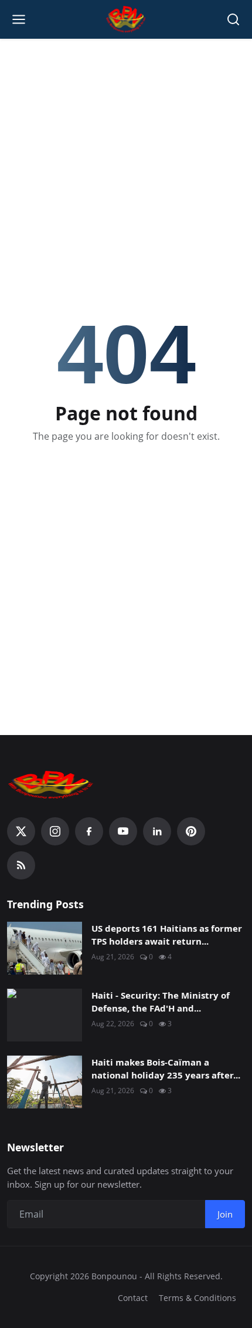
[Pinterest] (191, 831)
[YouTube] (123, 831)
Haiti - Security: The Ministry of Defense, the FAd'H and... (160, 1001)
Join (225, 1214)
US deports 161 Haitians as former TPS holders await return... (166, 935)
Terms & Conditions (197, 1297)
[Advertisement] (126, 123)
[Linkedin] (157, 831)
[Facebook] (89, 831)
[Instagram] (55, 831)
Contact (133, 1297)
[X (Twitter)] (21, 831)
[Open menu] (19, 19)
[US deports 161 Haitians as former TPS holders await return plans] (44, 948)
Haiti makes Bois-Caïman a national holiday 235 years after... (165, 1068)
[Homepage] (126, 19)
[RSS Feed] (21, 865)
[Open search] (233, 19)
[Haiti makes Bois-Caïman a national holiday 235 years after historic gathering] (44, 1082)
